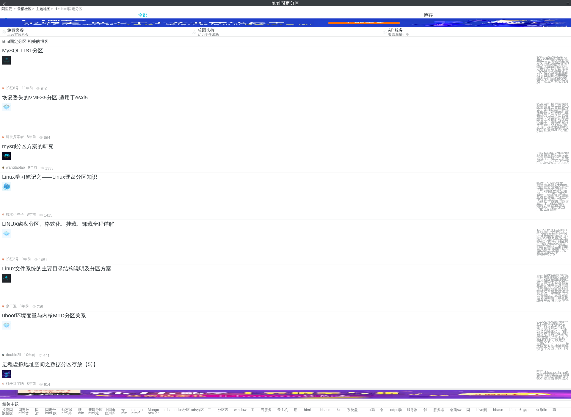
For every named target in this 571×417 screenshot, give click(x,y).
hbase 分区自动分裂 (501, 410)
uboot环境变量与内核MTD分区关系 (44, 316)
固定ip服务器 (256, 410)
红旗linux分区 (342, 410)
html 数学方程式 (53, 413)
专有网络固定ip (126, 410)
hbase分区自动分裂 (514, 410)
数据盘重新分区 (10, 413)
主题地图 (43, 9)
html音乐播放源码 (26, 413)
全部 (143, 15)
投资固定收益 (10, 410)
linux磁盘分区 (372, 410)
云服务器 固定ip (269, 410)
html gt (153, 413)
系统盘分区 (355, 410)
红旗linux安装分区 (544, 410)
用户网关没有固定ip (299, 410)
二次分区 (213, 410)
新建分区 (95, 410)
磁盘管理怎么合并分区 (558, 410)
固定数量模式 (26, 410)
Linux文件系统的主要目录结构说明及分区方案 (56, 269)
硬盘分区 (83, 410)
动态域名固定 (70, 410)
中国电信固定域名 (113, 410)
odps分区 (182, 410)
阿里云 (6, 9)
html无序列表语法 (96, 413)
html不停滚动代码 (83, 413)
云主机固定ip (285, 410)
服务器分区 (415, 410)
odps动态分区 (398, 410)
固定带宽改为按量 (53, 410)
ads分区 (197, 410)
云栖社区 (24, 9)
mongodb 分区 (139, 410)
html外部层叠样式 (70, 413)
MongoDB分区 (156, 410)
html (307, 410)
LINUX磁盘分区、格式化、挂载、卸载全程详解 (58, 224)
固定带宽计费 (40, 410)
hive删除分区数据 (484, 410)
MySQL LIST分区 (22, 51)
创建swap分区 (458, 410)
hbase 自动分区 (328, 410)
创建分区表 (385, 410)
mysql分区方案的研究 (28, 146)
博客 (428, 15)
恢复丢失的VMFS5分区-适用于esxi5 (45, 98)
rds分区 (169, 410)
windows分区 (242, 410)
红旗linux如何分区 (528, 410)
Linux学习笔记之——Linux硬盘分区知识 (49, 177)
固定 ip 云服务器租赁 (471, 410)
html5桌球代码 (126, 413)
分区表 (223, 410)
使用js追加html (113, 413)
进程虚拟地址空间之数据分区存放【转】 (50, 364)
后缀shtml (40, 413)
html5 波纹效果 (139, 413)
